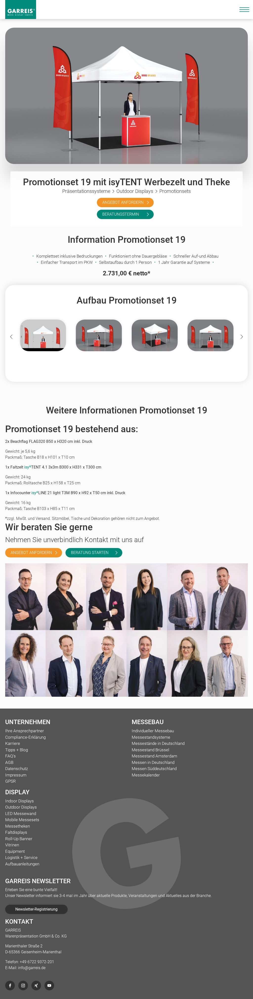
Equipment (15, 851)
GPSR (10, 781)
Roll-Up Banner (18, 838)
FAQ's (10, 756)
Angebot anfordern (123, 202)
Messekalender (146, 775)
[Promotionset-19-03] (99, 335)
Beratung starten (89, 552)
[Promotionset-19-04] (155, 335)
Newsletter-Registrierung (36, 909)
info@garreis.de (31, 967)
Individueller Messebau (153, 730)
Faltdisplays (16, 832)
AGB (9, 762)
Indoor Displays (19, 800)
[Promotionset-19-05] (43, 335)
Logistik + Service (21, 857)
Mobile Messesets (22, 819)
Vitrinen (12, 844)
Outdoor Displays (21, 807)
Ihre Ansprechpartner (24, 730)
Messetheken (17, 826)
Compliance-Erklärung (25, 737)
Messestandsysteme (151, 737)
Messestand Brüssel (150, 749)
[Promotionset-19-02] (210, 335)
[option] (43, 337)
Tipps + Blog (16, 749)
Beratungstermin (120, 214)
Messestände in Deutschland (158, 743)
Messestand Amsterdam (154, 756)
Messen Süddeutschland (154, 768)
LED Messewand (20, 813)
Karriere (12, 743)
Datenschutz (16, 768)
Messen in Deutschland (153, 762)
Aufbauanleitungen (22, 863)
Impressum (15, 775)
